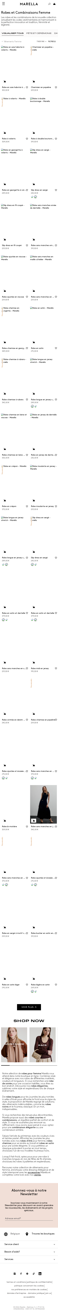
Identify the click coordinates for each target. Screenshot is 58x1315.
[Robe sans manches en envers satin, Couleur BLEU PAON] (35, 778)
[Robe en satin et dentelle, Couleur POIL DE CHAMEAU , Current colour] (35, 620)
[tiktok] (33, 1273)
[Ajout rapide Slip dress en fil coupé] (4, 239)
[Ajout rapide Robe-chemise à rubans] (4, 394)
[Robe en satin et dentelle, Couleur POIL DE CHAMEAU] (6, 620)
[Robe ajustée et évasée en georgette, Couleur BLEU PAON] (6, 778)
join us (48, 1293)
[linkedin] (40, 1273)
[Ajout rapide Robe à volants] (4, 133)
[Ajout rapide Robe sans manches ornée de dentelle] (33, 239)
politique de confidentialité (39, 1282)
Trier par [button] (40, 41)
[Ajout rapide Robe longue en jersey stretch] (33, 394)
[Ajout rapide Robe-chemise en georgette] (4, 342)
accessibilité (29, 1297)
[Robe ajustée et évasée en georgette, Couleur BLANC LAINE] (32, 885)
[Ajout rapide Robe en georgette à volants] (4, 184)
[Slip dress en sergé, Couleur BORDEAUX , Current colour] (32, 564)
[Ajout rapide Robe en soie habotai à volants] (4, 81)
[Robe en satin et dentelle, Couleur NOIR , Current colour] (3, 620)
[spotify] (27, 1273)
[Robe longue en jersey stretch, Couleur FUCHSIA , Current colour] (6, 564)
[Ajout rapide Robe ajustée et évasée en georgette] (4, 765)
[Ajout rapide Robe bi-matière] (4, 821)
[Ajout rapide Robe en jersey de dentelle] (33, 449)
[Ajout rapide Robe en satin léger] (4, 979)
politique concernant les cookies (29, 1286)
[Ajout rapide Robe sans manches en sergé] (4, 662)
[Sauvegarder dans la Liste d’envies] (27, 88)
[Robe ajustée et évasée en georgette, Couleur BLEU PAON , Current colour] (35, 885)
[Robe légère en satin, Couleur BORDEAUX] (35, 991)
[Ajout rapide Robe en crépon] (4, 500)
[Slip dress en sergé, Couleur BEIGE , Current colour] (35, 197)
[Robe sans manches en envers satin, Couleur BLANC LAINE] (3, 885)
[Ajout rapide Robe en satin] (33, 342)
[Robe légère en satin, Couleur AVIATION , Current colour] (32, 991)
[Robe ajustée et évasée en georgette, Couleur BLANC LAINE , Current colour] (3, 778)
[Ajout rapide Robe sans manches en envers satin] (33, 765)
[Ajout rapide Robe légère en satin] (33, 979)
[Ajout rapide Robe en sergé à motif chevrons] (4, 927)
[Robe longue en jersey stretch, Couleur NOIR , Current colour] (32, 406)
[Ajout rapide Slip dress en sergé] (33, 184)
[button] (52, 41)
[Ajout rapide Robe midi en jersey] (33, 662)
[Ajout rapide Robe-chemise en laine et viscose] (4, 449)
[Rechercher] (49, 4)
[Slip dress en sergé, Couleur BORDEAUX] (32, 197)
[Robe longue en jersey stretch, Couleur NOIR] (3, 564)
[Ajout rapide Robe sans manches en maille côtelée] (33, 291)
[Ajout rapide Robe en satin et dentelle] (4, 607)
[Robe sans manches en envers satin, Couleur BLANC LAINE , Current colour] (32, 778)
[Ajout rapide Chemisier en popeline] (33, 81)
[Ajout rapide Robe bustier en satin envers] (33, 927)
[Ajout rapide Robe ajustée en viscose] (4, 291)
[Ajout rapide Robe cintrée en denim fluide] (4, 714)
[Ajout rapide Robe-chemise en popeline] (33, 714)
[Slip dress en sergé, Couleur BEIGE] (35, 564)
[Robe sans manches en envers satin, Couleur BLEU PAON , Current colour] (6, 885)
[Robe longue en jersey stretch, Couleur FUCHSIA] (35, 406)
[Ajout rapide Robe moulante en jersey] (33, 500)
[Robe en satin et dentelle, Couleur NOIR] (32, 620)
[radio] (13, 33)
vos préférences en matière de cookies (29, 1289)
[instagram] (14, 1273)
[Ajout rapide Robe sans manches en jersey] (33, 821)
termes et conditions (16, 1282)
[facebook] (21, 1273)
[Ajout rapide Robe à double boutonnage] (33, 133)
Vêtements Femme (12, 41)
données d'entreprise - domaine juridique (25, 1293)
